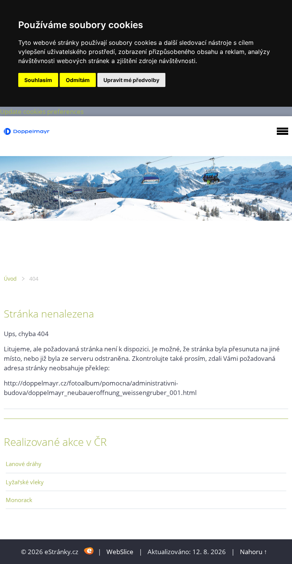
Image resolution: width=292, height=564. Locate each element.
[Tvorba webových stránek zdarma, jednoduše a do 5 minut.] (89, 551)
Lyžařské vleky (25, 482)
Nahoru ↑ (253, 551)
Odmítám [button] (78, 80)
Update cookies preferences (42, 111)
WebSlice (119, 551)
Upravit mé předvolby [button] (131, 80)
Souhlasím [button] (38, 80)
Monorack (19, 500)
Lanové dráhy (23, 464)
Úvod (10, 278)
